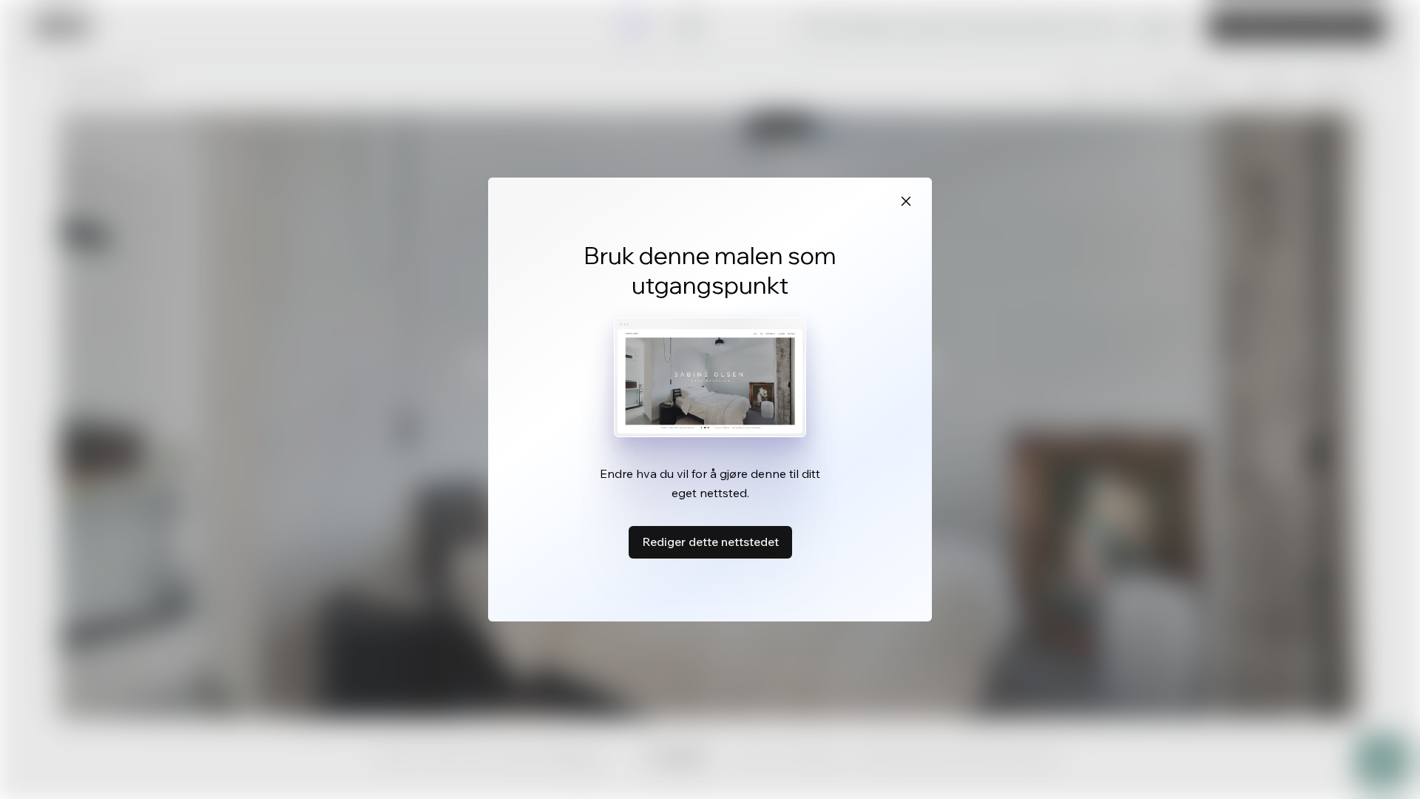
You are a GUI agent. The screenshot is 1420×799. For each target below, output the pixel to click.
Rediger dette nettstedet (710, 541)
